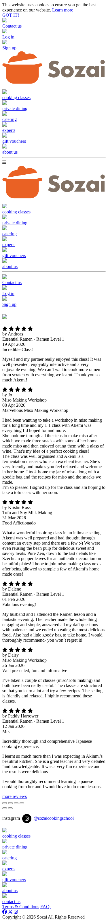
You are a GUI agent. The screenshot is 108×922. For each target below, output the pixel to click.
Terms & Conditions (20, 906)
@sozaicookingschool (54, 818)
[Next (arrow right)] (10, 808)
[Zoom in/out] (22, 803)
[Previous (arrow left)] (4, 808)
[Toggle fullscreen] (16, 803)
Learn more (62, 9)
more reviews (14, 796)
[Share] (10, 803)
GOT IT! (10, 15)
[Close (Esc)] (4, 803)
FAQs (45, 906)
